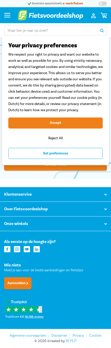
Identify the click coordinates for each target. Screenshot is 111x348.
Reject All (55, 138)
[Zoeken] (102, 31)
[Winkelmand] (104, 15)
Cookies (95, 335)
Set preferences (55, 153)
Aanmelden (16, 283)
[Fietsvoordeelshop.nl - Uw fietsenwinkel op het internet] (50, 15)
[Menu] (7, 15)
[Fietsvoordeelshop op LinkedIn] (37, 249)
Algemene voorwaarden (28, 335)
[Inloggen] (93, 15)
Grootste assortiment (57, 3)
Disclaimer (59, 335)
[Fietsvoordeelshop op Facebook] (7, 249)
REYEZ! (71, 341)
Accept (55, 123)
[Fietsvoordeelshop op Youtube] (27, 249)
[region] (55, 100)
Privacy (78, 335)
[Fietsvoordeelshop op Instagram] (17, 249)
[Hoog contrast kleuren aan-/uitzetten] (103, 3)
